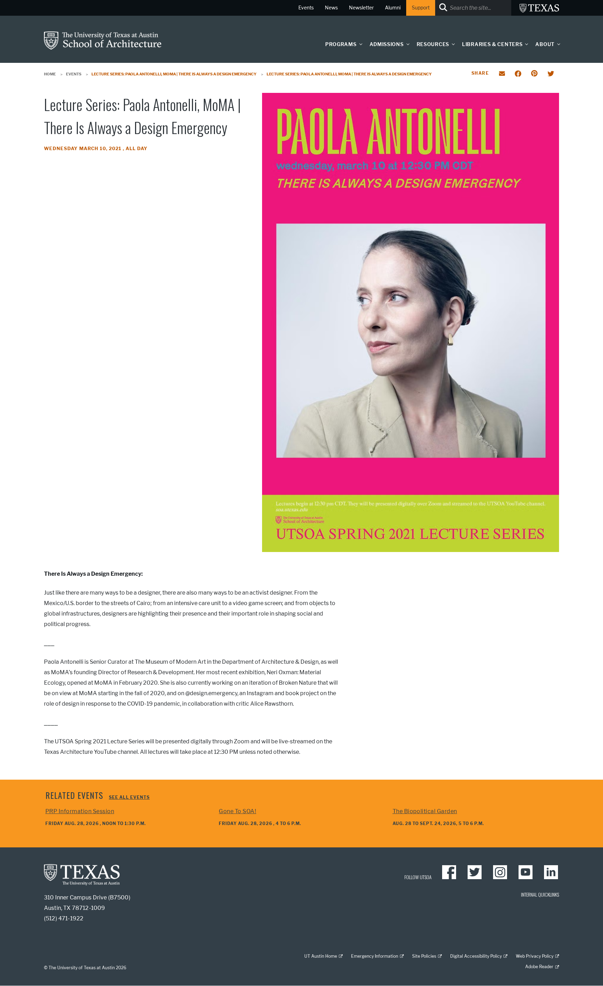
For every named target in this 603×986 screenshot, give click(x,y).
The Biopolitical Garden (425, 811)
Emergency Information (374, 956)
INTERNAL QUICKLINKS (540, 894)
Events (73, 74)
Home (50, 74)
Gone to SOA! (237, 811)
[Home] (102, 40)
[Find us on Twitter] (475, 872)
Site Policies (424, 956)
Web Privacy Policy (534, 956)
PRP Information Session (79, 811)
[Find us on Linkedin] (551, 872)
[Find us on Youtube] (526, 872)
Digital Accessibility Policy (476, 956)
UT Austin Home (320, 956)
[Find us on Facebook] (449, 872)
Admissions (387, 44)
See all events (129, 797)
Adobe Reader (539, 966)
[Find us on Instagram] (500, 872)
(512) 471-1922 (63, 918)
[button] (359, 44)
